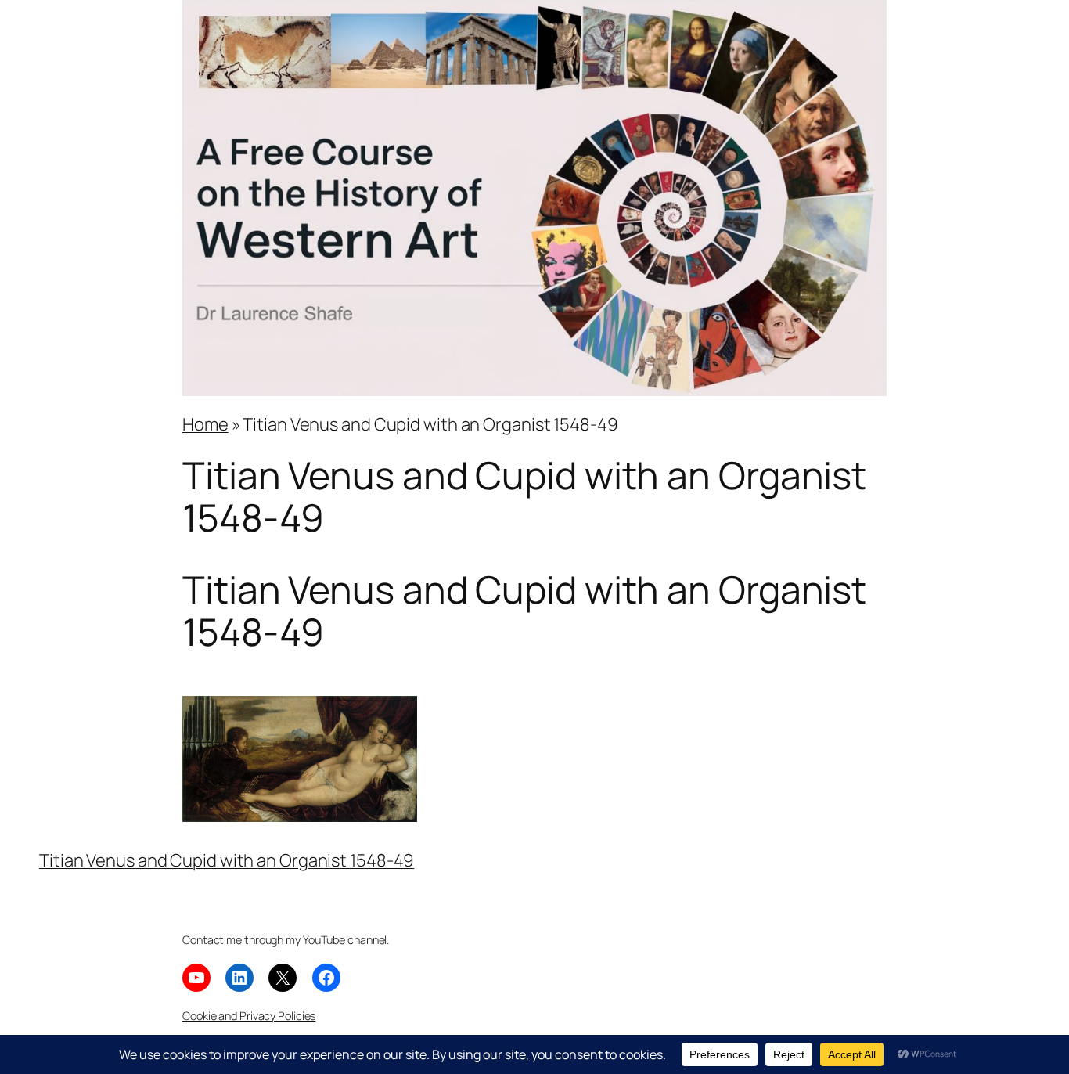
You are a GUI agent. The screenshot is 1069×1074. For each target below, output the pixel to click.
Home (205, 424)
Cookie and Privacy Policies (248, 1015)
